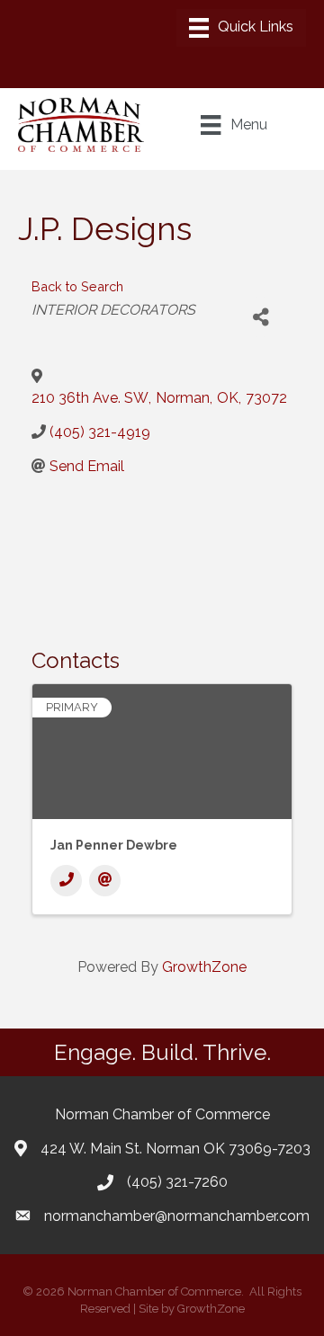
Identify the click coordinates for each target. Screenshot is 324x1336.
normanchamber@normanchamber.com (177, 1216)
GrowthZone (204, 966)
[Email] (105, 880)
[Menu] (241, 28)
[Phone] (66, 880)
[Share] (260, 317)
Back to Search (77, 286)
